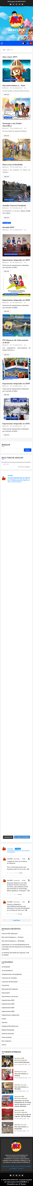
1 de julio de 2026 (20, 1091)
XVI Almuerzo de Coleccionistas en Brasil (15, 341)
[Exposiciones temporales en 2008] (16, 285)
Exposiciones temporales (10, 254)
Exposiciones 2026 (8, 1011)
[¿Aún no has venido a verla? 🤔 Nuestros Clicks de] (16, 808)
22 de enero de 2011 (17, 167)
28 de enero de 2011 (17, 128)
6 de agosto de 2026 (21, 1064)
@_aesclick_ (17, 859)
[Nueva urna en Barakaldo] (16, 150)
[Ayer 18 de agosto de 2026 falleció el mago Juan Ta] (16, 545)
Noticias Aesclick (8, 159)
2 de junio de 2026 (21, 1118)
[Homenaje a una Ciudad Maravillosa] (16, 109)
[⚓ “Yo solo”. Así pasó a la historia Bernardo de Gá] (16, 720)
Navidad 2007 (8, 227)
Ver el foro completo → (24, 467)
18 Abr (23, 880)
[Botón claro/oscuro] (24, 43)
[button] (2, 43)
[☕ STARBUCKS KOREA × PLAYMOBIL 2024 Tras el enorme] (16, 738)
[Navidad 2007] (16, 223)
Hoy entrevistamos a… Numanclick (21, 1128)
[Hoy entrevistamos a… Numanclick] (7, 1127)
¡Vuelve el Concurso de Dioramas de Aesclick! (17, 462)
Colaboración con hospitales (12, 974)
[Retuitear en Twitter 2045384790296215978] (11, 894)
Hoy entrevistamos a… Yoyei (14, 85)
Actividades (6, 967)
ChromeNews (11, 1184)
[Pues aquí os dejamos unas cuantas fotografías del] (16, 580)
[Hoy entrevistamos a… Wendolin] (7, 1088)
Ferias (4, 1019)
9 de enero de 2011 (17, 426)
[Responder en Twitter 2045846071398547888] (8, 873)
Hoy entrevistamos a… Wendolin (13, 941)
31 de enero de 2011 (17, 88)
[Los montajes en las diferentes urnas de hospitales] (16, 510)
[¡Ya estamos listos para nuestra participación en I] (16, 668)
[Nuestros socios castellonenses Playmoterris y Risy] (16, 755)
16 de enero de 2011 (17, 230)
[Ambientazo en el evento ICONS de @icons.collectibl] (16, 598)
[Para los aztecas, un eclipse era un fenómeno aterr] (16, 633)
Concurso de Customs (9, 978)
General (4, 1022)
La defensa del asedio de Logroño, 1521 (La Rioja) (22, 1115)
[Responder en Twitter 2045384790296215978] (8, 894)
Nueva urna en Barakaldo (13, 164)
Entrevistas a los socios (10, 79)
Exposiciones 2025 (8, 1008)
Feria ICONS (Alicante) (10, 933)
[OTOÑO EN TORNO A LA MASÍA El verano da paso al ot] (16, 563)
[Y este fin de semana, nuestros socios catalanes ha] (16, 825)
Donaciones (6, 993)
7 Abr (23, 902)
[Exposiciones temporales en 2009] (16, 369)
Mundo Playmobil (8, 1030)
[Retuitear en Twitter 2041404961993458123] (11, 914)
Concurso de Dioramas (10, 982)
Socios (4, 1045)
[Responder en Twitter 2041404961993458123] (8, 914)
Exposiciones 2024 (8, 1004)
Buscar (6, 444)
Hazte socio (31, 43)
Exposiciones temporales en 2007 (16, 260)
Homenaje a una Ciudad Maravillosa (12, 124)
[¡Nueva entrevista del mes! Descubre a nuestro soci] (16, 703)
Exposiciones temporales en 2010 (16, 423)
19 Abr (23, 859)
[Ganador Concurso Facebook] (16, 191)
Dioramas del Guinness (10, 989)
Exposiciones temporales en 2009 (16, 383)
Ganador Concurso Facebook (14, 205)
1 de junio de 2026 (21, 1131)
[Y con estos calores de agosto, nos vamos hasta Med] (16, 650)
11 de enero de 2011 (17, 345)
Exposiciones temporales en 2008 (16, 300)
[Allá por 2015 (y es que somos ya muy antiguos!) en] (16, 790)
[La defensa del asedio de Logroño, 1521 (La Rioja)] (7, 1114)
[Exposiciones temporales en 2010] (16, 409)
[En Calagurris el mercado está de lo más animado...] (16, 528)
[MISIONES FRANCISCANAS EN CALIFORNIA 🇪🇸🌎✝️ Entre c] (16, 493)
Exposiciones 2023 (8, 1000)
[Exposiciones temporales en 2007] (16, 245)
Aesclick (16, 30)
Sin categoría (6, 223)
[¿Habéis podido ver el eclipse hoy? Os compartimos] (16, 615)
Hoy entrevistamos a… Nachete (12, 937)
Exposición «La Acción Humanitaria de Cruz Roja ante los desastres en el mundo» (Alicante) (16, 947)
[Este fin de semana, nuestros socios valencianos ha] (16, 773)
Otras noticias (8, 117)
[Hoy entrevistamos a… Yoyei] (16, 71)
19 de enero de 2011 (17, 208)
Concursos (5, 985)
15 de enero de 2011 (17, 262)
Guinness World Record (10, 1026)
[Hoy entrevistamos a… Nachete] (7, 1074)
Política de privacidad (18, 1166)
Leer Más (6, 94)
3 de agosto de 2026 (21, 1078)
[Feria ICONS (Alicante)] (7, 1061)
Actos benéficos (7, 970)
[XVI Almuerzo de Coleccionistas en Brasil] (16, 325)
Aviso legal (5, 1166)
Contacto (21, 1168)
